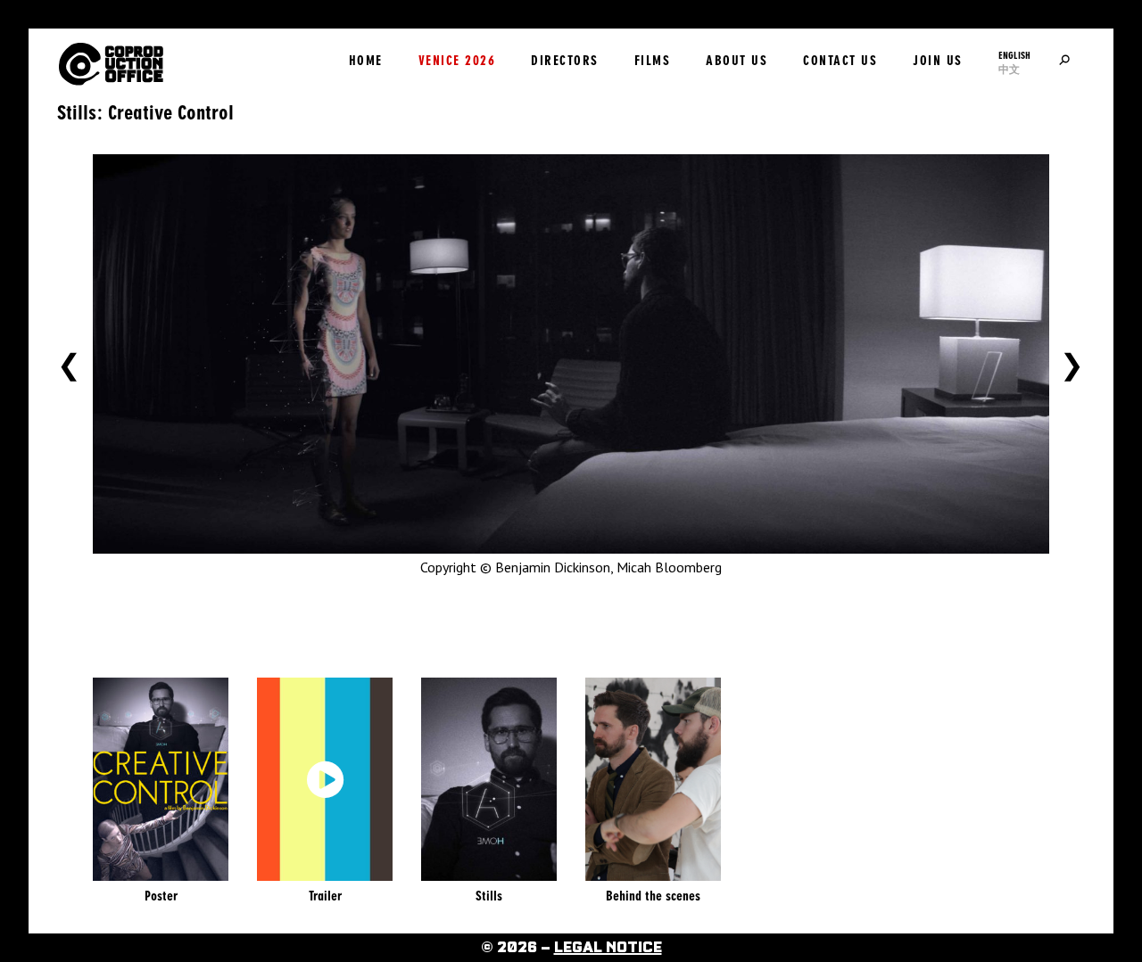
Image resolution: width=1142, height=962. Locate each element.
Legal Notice (608, 948)
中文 (1009, 69)
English (1014, 55)
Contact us (840, 61)
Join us (938, 61)
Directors (565, 61)
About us (736, 61)
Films (652, 61)
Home (366, 61)
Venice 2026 (457, 61)
